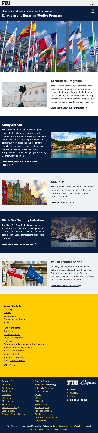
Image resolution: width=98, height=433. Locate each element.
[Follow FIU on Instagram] (68, 400)
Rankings (8, 341)
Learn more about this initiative (17, 244)
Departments (10, 316)
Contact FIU (72, 393)
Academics (9, 331)
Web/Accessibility (38, 429)
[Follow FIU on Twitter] (79, 400)
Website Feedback (82, 426)
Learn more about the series (65, 285)
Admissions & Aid (12, 334)
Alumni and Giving (10, 407)
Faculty (7, 322)
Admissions (7, 388)
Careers (7, 312)
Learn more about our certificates (67, 108)
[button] (93, 3)
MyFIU (38, 394)
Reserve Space (42, 407)
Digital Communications (62, 426)
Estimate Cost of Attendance (15, 414)
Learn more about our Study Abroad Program (19, 163)
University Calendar (44, 388)
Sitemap (64, 429)
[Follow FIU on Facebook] (75, 400)
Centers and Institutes (14, 319)
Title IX (38, 414)
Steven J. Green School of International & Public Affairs (28, 11)
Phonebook (40, 384)
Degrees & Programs (13, 337)
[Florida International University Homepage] (25, 3)
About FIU (6, 384)
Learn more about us (61, 202)
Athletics (6, 404)
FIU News (71, 396)
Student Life (7, 401)
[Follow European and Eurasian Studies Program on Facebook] (6, 365)
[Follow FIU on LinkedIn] (72, 400)
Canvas (38, 398)
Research (6, 398)
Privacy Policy (53, 429)
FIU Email (39, 401)
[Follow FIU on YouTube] (82, 400)
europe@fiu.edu (17, 360)
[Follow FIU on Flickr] (86, 400)
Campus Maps (41, 391)
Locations (6, 394)
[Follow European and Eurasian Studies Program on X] (15, 365)
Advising (8, 309)
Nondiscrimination (43, 411)
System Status (41, 404)
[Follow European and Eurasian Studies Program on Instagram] (10, 365)
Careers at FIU (8, 411)
